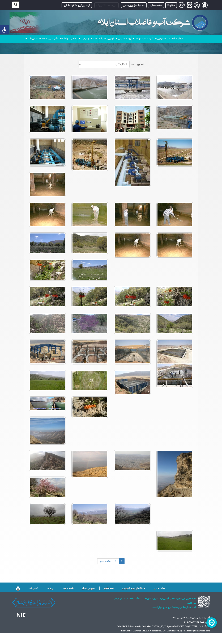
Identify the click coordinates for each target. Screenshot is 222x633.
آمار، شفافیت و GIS (144, 38)
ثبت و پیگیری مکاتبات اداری (77, 5)
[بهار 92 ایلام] (89, 243)
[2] (174, 540)
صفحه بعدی (105, 561)
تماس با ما (32, 38)
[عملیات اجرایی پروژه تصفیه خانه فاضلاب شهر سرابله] (132, 351)
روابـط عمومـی (124, 38)
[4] (89, 514)
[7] (47, 460)
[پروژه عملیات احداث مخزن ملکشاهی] (174, 363)
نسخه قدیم (109, 588)
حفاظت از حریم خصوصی (133, 588)
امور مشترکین (163, 38)
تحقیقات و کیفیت (89, 38)
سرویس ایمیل (88, 588)
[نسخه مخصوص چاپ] (18, 588)
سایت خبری (159, 588)
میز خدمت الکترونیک (106, 5)
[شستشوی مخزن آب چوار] (47, 184)
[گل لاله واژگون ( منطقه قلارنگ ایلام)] (89, 407)
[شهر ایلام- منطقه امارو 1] (174, 474)
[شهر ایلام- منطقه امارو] (132, 460)
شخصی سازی (156, 5)
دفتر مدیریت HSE (49, 38)
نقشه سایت (68, 588)
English (171, 5)
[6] (47, 487)
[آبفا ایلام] (47, 403)
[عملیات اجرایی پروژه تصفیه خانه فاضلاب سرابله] (132, 382)
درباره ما (50, 588)
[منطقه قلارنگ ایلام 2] (89, 380)
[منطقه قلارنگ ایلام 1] (47, 380)
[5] (132, 514)
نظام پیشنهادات (69, 38)
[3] (47, 514)
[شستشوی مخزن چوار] (174, 245)
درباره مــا (178, 38)
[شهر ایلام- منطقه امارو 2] (47, 431)
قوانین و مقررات (106, 38)
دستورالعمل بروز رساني (133, 5)
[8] (89, 464)
